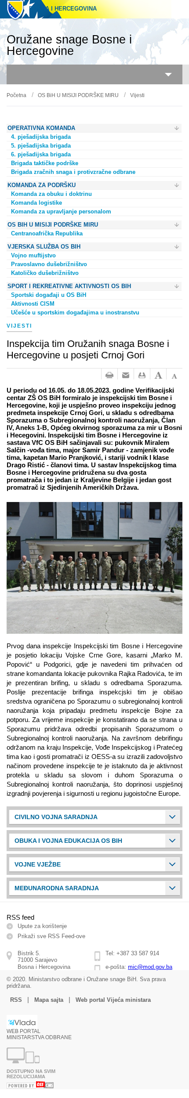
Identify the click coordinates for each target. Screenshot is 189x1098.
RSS (16, 1000)
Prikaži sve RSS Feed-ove (51, 936)
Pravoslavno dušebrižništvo (49, 264)
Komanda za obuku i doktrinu (51, 194)
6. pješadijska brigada (41, 154)
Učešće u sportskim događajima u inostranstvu (75, 312)
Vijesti (137, 95)
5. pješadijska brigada (41, 145)
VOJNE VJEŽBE (38, 864)
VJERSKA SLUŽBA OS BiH (43, 246)
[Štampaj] (109, 375)
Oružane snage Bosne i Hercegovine (69, 45)
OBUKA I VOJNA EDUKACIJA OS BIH (68, 840)
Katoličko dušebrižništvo (45, 273)
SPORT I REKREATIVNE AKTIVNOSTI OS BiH (69, 286)
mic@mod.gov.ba (150, 967)
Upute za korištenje (42, 926)
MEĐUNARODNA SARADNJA (57, 888)
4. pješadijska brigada (41, 137)
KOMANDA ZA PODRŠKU (41, 185)
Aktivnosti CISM (33, 303)
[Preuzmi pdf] (142, 375)
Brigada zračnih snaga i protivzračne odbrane (73, 172)
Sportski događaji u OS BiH (48, 295)
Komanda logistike (36, 202)
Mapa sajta (48, 1000)
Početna (16, 95)
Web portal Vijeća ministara (113, 1000)
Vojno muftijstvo (33, 255)
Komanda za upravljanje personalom (61, 211)
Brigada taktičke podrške (44, 163)
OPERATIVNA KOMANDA (41, 128)
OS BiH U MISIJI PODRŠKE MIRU (78, 95)
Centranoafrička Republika (47, 233)
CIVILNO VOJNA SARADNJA (56, 816)
